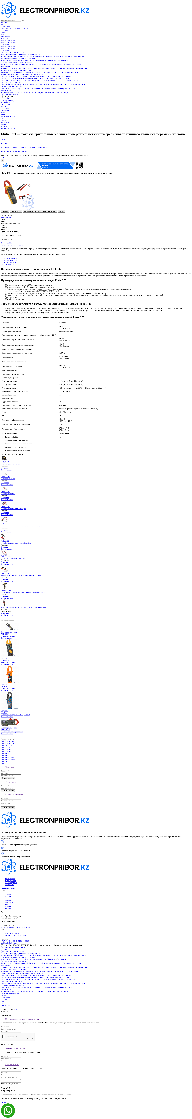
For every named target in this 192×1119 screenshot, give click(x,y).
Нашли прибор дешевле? (14, 794)
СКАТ (3, 119)
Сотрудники (16, 28)
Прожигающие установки (73, 64)
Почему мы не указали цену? (12, 245)
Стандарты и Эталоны (41, 68)
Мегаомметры (41, 60)
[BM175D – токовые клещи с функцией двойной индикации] (4, 605)
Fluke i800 (4, 755)
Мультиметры (6, 60)
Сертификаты (6, 28)
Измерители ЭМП (72, 72)
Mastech (4, 127)
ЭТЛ (15, 56)
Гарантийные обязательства (15, 935)
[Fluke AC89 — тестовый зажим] (4, 475)
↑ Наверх (4, 1102)
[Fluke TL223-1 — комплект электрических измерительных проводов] (4, 522)
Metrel (3, 113)
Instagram (19, 927)
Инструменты (6, 90)
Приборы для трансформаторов (30, 56)
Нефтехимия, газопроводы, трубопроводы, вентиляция (22, 74)
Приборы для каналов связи (11, 82)
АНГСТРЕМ (6, 104)
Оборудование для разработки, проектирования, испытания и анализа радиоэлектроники (35, 78)
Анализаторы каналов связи (74, 84)
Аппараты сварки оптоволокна (51, 84)
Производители (11, 883)
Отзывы (25, 28)
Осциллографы (6, 80)
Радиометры (29, 72)
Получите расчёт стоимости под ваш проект (22, 1019)
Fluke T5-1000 (6, 751)
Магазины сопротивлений (22, 68)
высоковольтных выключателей (55, 56)
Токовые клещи (18, 60)
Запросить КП (6, 243)
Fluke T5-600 (6, 749)
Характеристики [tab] (16, 211)
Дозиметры (20, 72)
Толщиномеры (62, 60)
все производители (8, 129)
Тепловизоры (30, 60)
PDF (2, 157)
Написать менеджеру (9, 258)
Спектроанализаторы (39, 80)
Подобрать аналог (8, 264)
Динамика (5, 98)
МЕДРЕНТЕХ (6, 102)
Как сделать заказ (12, 933)
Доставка (4, 30)
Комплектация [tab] (28, 211)
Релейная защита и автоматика (12, 86)
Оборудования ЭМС (71, 80)
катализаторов (55, 76)
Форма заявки (10, 782)
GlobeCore (5, 110)
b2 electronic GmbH (8, 117)
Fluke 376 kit (5, 747)
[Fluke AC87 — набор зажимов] (4, 490)
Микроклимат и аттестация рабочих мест (16, 70)
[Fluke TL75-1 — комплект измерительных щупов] (4, 554)
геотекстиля (66, 76)
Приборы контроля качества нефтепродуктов (18, 76)
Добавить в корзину (8, 262)
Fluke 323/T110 (6, 745)
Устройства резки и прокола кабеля (14, 92)
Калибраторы (6, 68)
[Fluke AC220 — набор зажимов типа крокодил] (4, 505)
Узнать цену (10, 767)
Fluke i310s (5, 753)
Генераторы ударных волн (52, 64)
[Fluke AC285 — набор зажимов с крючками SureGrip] (3, 539)
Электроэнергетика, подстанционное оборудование (20, 54)
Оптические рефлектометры (11, 84)
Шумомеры (59, 72)
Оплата (3, 32)
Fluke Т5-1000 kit (7, 741)
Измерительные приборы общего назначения (18, 58)
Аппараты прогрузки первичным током (16, 88)
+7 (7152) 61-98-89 (8, 42)
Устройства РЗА (38, 88)
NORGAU (5, 123)
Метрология (5, 66)
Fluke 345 (4, 761)
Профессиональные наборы (58, 92)
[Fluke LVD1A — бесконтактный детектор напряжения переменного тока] (4, 588)
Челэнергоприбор (7, 100)
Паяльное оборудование (37, 92)
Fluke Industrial (6, 217)
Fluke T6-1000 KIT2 (8, 743)
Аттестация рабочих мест (44, 72)
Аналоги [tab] (61, 211)
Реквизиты (9, 885)
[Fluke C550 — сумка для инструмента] (4, 460)
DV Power (5, 108)
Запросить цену (7, 470)
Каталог (4, 22)
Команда (8, 900)
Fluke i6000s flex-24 (8, 757)
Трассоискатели (7, 64)
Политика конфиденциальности (13, 947)
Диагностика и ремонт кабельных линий (16, 62)
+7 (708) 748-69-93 (8, 40)
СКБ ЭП (4, 121)
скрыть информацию (9, 260)
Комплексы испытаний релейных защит (60, 88)
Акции (3, 24)
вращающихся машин (76, 56)
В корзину (5, 468)
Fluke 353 (4, 763)
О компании (5, 26)
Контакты (4, 38)
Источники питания (55, 80)
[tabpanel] (96, 291)
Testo (3, 115)
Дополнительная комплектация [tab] (45, 211)
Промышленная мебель (10, 94)
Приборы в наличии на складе (12, 52)
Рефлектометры (35, 64)
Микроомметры (7, 56)
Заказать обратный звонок (15, 1048)
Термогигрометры (8, 72)
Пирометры (51, 60)
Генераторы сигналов (21, 80)
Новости (4, 34)
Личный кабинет (8, 888)
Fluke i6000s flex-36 (8, 759)
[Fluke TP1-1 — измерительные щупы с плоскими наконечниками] (4, 571)
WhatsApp (4, 927)
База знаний (5, 36)
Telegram (12, 927)
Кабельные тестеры (30, 84)
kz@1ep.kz (5, 44)
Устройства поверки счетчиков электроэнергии (69, 68)
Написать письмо (12, 1065)
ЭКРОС (4, 125)
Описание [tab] (5, 211)
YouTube (26, 927)
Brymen (4, 106)
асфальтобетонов (42, 76)
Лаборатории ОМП (21, 64)
